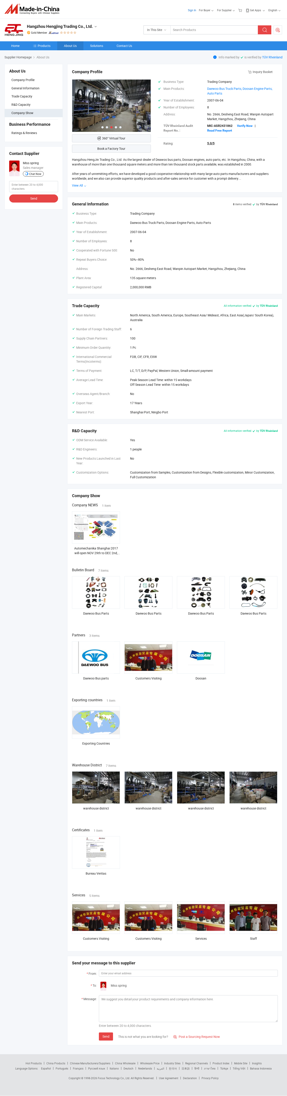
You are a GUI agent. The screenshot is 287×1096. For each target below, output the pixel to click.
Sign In (192, 10)
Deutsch (128, 1068)
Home (15, 46)
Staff (253, 938)
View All (77, 185)
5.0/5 (211, 143)
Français (78, 1068)
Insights (257, 1063)
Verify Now (244, 126)
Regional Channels (196, 1063)
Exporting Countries (96, 743)
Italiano (114, 1068)
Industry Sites (172, 1063)
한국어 (173, 1068)
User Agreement (168, 1078)
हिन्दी (196, 1068)
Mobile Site (240, 1063)
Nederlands (145, 1068)
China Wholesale (125, 1063)
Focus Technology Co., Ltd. (114, 1078)
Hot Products (34, 1063)
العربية (160, 1068)
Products (44, 46)
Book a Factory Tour (111, 148)
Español (46, 1068)
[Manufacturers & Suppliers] (33, 9)
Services (201, 938)
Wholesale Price (149, 1063)
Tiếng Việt (239, 1068)
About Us (70, 46)
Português (62, 1068)
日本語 (186, 1068)
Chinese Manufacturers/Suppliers (90, 1063)
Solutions (96, 46)
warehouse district (96, 808)
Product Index (221, 1063)
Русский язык (96, 1068)
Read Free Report (219, 130)
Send (33, 198)
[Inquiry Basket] (240, 10)
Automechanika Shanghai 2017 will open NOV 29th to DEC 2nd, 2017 (96, 553)
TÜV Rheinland (272, 57)
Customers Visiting (148, 678)
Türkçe (224, 1068)
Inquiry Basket (263, 72)
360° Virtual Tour (113, 138)
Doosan (201, 678)
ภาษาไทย (209, 1068)
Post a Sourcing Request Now (196, 1036)
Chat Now (35, 174)
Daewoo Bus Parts (96, 613)
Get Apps (255, 10)
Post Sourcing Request (278, 29)
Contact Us (124, 46)
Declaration (190, 1078)
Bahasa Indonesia (261, 1068)
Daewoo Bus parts (96, 678)
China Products (55, 1063)
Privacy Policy (210, 1078)
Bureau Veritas (96, 873)
